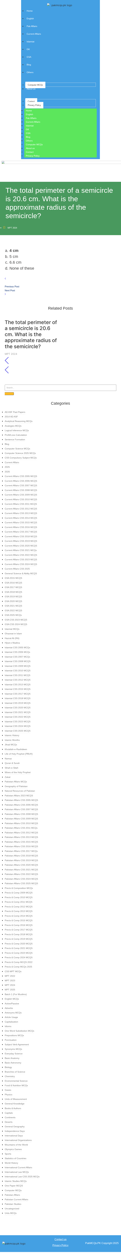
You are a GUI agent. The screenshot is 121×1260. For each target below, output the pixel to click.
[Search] (9, 393)
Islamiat (30, 125)
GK (27, 129)
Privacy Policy (34, 105)
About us (30, 148)
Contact (31, 101)
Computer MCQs (35, 85)
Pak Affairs (31, 118)
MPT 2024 (12, 228)
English (29, 114)
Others (29, 140)
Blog (28, 137)
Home (29, 110)
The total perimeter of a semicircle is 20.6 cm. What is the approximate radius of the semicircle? (31, 334)
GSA (28, 133)
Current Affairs (33, 122)
